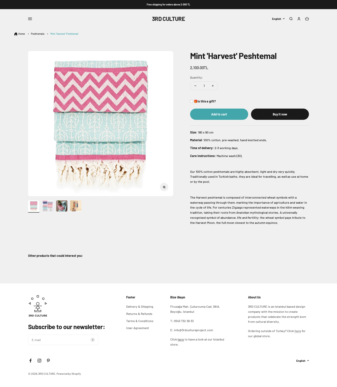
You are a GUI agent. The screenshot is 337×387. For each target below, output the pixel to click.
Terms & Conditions (139, 321)
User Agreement (137, 328)
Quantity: (196, 77)
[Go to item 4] (75, 206)
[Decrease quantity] (195, 86)
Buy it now (280, 114)
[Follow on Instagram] (39, 360)
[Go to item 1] (33, 206)
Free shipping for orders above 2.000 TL (168, 4)
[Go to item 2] (47, 206)
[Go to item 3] (61, 206)
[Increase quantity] (213, 86)
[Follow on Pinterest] (48, 360)
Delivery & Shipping (139, 306)
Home (21, 33)
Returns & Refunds (139, 314)
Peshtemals (37, 33)
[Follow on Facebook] (30, 360)
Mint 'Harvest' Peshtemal (64, 33)
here (298, 331)
